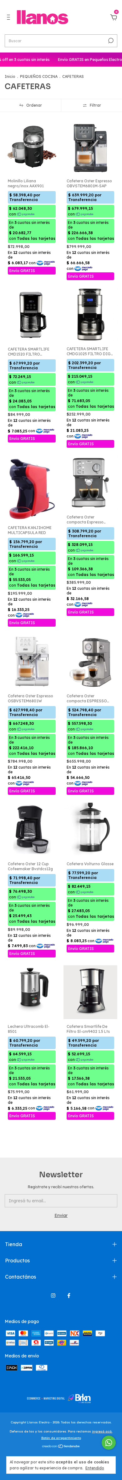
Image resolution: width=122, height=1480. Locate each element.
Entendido (94, 1468)
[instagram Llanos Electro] (53, 1295)
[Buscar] (110, 41)
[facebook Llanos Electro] (68, 1295)
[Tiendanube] (61, 1447)
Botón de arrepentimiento (61, 1438)
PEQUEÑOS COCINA (39, 76)
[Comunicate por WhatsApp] (109, 1443)
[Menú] (9, 18)
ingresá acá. (102, 1431)
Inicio (10, 76)
